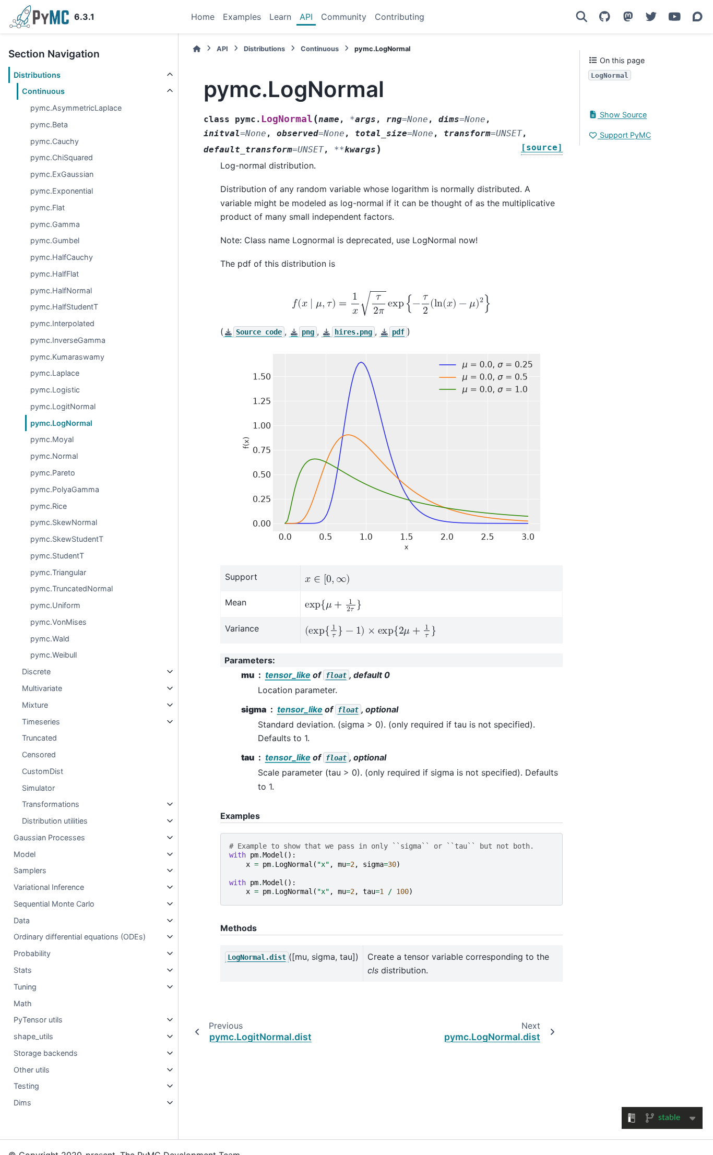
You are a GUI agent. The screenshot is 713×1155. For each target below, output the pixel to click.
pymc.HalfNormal (61, 290)
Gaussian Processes (49, 837)
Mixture (35, 704)
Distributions (37, 74)
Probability (32, 953)
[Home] (197, 48)
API (306, 16)
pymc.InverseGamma (67, 340)
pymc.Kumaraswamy (67, 356)
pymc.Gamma (55, 224)
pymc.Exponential (61, 190)
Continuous (43, 91)
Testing (26, 1085)
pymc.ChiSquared (61, 157)
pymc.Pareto (52, 472)
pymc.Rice (48, 506)
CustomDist (42, 771)
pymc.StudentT (57, 555)
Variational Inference (49, 887)
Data (22, 920)
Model (24, 854)
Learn (280, 16)
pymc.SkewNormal (63, 522)
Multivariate (42, 688)
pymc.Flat (47, 207)
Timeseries (41, 721)
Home (203, 16)
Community (343, 16)
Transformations (50, 804)
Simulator (38, 787)
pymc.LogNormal (61, 423)
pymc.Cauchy (54, 141)
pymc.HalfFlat (54, 273)
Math (23, 1003)
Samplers (30, 870)
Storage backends (46, 1053)
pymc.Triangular (58, 572)
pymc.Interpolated (62, 323)
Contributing (399, 16)
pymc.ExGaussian (61, 174)
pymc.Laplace (54, 372)
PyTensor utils (38, 1019)
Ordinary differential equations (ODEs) (80, 936)
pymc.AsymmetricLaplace (76, 107)
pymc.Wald (49, 638)
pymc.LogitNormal (63, 406)
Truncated (39, 737)
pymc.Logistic (55, 389)
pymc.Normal (54, 455)
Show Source (622, 114)
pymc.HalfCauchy (61, 257)
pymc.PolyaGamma (64, 489)
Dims (22, 1102)
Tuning (25, 986)
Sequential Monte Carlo (54, 903)
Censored (39, 754)
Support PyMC (624, 134)
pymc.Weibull (53, 654)
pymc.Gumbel (54, 240)
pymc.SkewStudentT (66, 538)
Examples (242, 16)
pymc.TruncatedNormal (71, 588)
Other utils (32, 1069)
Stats (23, 970)
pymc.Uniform (55, 605)
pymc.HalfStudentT (64, 306)
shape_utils (33, 1036)
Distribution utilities (55, 820)
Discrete (36, 671)
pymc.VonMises (58, 621)
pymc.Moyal (52, 439)
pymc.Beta (49, 124)
